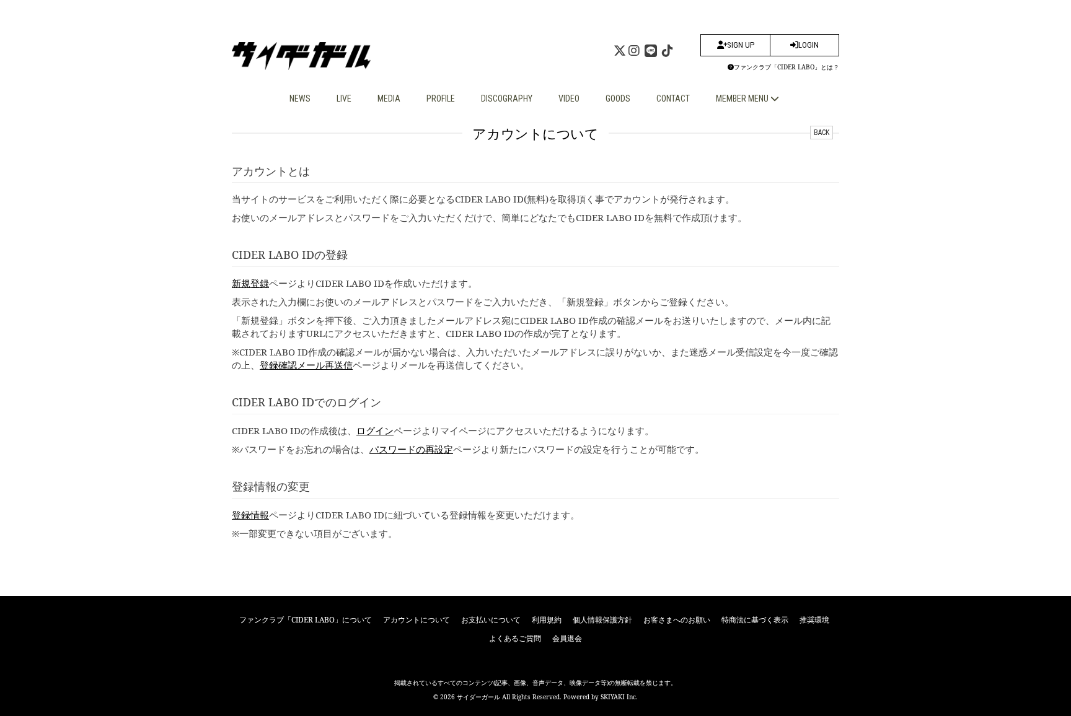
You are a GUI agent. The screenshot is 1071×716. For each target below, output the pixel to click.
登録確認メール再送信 (306, 365)
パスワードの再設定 (411, 449)
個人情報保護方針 (602, 619)
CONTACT (673, 98)
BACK (821, 132)
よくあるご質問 (515, 638)
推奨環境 (814, 619)
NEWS (300, 98)
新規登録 (250, 283)
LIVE (344, 98)
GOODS (618, 98)
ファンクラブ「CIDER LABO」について (305, 619)
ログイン (375, 430)
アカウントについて (416, 619)
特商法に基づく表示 (754, 619)
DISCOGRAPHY (506, 98)
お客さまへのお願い (676, 619)
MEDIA (388, 98)
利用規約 (547, 619)
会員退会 (567, 638)
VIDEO (569, 98)
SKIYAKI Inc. (619, 696)
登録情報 (250, 515)
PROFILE (440, 98)
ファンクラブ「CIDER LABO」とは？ (786, 67)
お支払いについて (491, 619)
